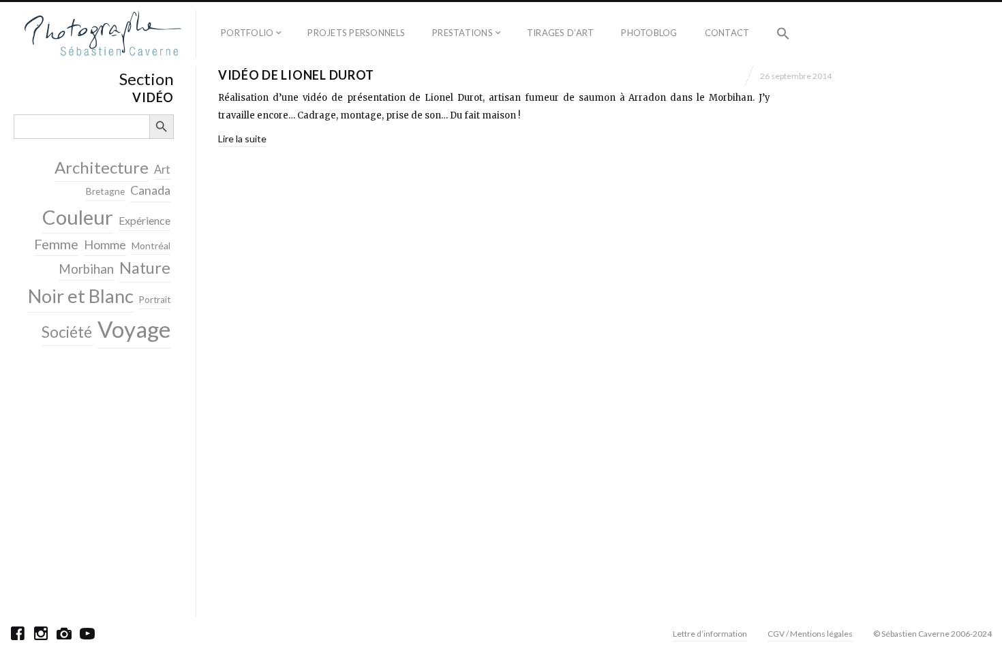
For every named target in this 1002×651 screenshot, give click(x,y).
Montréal (151, 245)
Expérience (144, 220)
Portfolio (247, 32)
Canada (150, 190)
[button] (783, 34)
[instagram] (40, 633)
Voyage (133, 329)
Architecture (102, 167)
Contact (727, 32)
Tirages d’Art (560, 32)
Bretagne (105, 191)
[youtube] (87, 633)
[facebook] (17, 633)
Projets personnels (356, 32)
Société (67, 332)
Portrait (154, 299)
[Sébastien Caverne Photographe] (103, 34)
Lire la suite (242, 138)
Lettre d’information (710, 634)
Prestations (462, 32)
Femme (56, 244)
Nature (144, 267)
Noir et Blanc (81, 296)
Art (162, 169)
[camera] (64, 633)
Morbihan (86, 268)
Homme (105, 244)
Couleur (77, 217)
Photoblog (649, 32)
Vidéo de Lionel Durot (296, 74)
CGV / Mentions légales (810, 634)
